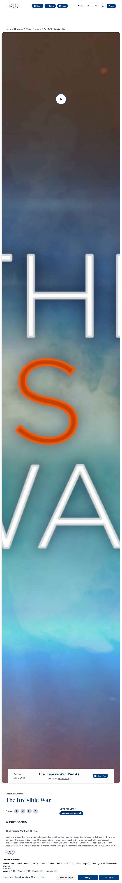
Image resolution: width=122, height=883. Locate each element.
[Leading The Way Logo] (13, 6)
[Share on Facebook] (16, 811)
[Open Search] (103, 6)
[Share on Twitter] (22, 811)
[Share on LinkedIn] (29, 811)
